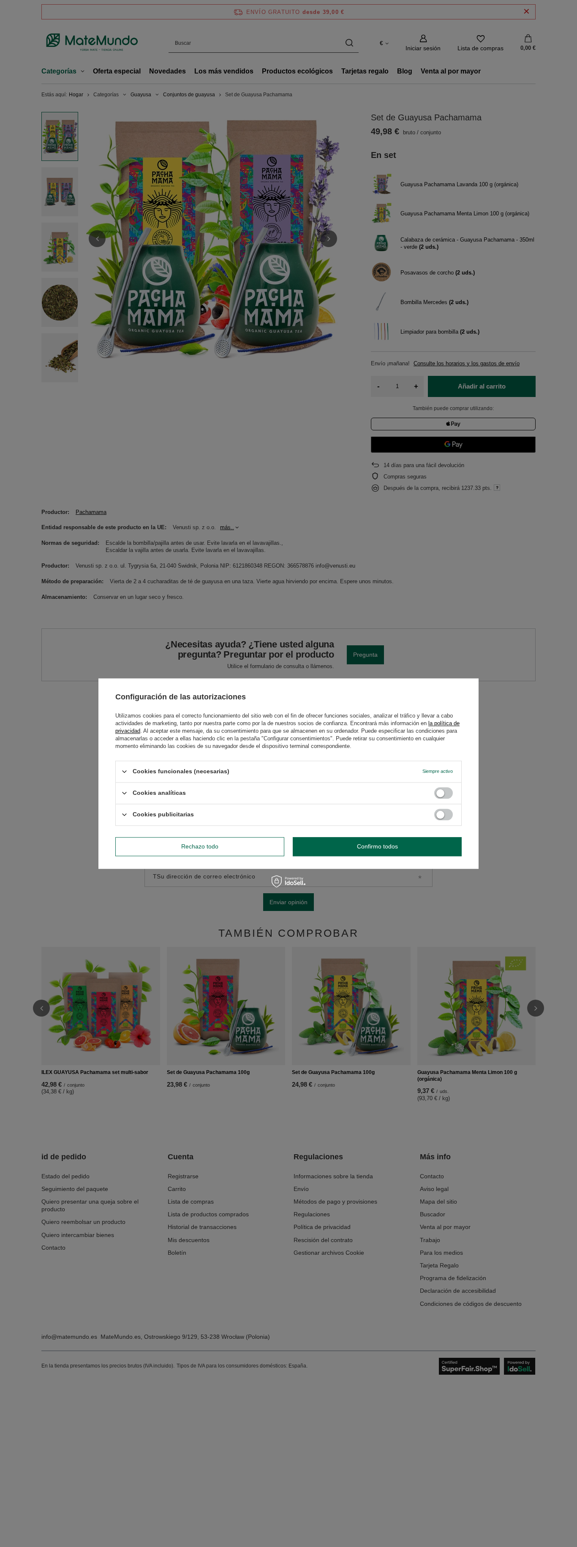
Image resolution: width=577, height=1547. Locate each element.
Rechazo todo (199, 846)
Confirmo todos (377, 846)
